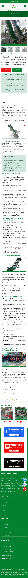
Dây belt (5, 529)
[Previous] (3, 32)
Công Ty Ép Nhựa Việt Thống (12, 574)
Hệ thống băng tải (7, 500)
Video (4, 510)
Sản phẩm (13, 14)
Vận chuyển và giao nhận (9, 549)
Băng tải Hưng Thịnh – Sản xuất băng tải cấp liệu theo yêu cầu (14, 169)
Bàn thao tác (18, 10)
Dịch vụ (5, 508)
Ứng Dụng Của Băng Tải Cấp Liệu (12, 167)
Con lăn (14, 10)
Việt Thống (15, 572)
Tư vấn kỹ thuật (7, 502)
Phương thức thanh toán (9, 551)
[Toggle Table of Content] (23, 157)
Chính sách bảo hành (8, 543)
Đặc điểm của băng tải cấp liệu (11, 164)
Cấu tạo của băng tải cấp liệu (10, 159)
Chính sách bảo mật (8, 546)
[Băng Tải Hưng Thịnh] (14, 6)
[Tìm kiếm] (25, 6)
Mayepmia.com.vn (15, 575)
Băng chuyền (9, 10)
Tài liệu (4, 505)
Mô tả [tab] (4, 102)
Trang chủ (6, 14)
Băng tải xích (7, 421)
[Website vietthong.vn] (6, 558)
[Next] (25, 32)
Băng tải (5, 522)
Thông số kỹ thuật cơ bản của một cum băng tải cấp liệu (13, 161)
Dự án (4, 513)
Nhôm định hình (7, 532)
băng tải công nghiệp (18, 56)
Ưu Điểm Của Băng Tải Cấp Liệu (12, 165)
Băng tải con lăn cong (21, 422)
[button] (3, 6)
